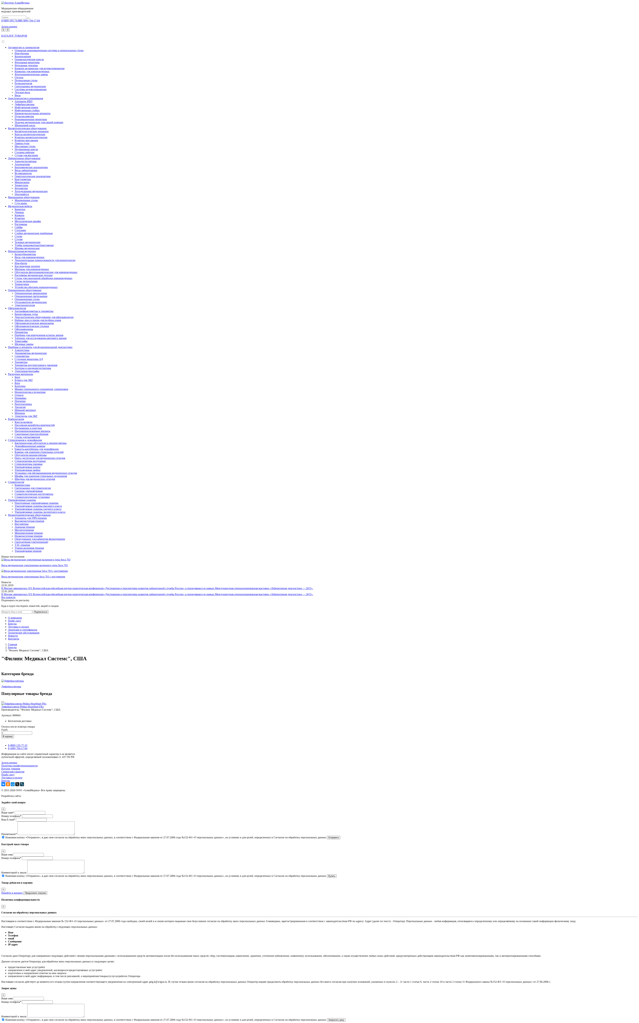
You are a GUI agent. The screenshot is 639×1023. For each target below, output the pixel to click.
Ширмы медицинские (27, 248)
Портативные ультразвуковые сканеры (36, 503)
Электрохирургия (25, 305)
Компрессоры (22, 485)
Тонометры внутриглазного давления (36, 365)
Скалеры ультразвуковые (29, 491)
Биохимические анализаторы (31, 167)
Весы (18, 95)
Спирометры (22, 356)
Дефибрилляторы (24, 104)
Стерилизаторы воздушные (30, 461)
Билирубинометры (25, 254)
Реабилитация (16, 419)
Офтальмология (17, 308)
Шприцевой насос (25, 125)
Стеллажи (20, 230)
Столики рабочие (24, 152)
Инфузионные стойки (27, 110)
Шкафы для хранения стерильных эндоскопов (41, 476)
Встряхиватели (23, 173)
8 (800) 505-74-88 (11, 20)
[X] (17, 784)
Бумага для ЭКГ (24, 380)
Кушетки (20, 218)
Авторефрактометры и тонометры (34, 311)
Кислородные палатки (27, 266)
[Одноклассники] (8, 784)
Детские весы (22, 92)
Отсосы (19, 77)
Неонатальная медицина (22, 251)
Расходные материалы (20, 374)
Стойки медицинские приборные (34, 233)
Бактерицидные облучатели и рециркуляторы (41, 443)
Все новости (8, 597)
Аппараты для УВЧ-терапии (31, 518)
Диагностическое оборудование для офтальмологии (44, 317)
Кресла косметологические (30, 134)
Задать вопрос (9, 26)
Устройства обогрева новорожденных (36, 287)
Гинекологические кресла (29, 59)
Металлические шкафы (28, 221)
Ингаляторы (22, 524)
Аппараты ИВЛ (23, 101)
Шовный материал (25, 410)
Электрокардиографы (27, 371)
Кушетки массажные (26, 140)
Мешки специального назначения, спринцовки (41, 389)
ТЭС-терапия (22, 545)
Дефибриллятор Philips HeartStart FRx (22, 706)
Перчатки (20, 401)
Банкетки (20, 209)
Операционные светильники (31, 296)
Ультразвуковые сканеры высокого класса (38, 506)
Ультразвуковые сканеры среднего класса (38, 509)
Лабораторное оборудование (24, 158)
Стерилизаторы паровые (29, 464)
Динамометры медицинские (31, 353)
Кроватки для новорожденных (32, 71)
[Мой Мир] (13, 784)
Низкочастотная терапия (28, 536)
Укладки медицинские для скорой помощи (39, 122)
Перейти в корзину (12, 892)
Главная (12, 644)
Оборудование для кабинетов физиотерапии (40, 539)
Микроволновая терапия (29, 533)
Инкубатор (21, 263)
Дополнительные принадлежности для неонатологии (45, 260)
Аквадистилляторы (26, 161)
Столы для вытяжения (27, 437)
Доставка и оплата (18, 626)
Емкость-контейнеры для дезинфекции (37, 449)
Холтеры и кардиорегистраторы (33, 368)
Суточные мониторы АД (29, 359)
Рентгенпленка (23, 404)
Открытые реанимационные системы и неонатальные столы (49, 50)
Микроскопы (22, 182)
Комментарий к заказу (14, 872)
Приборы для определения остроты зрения (39, 335)
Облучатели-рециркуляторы (31, 455)
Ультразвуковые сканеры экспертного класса (40, 512)
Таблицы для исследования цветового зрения (40, 338)
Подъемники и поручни (28, 428)
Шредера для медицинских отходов (35, 479)
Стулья (18, 239)
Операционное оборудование (24, 290)
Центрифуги (22, 194)
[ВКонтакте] (3, 784)
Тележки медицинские (27, 242)
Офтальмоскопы (24, 329)
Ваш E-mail (8, 819)
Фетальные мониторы (27, 62)
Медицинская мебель (20, 206)
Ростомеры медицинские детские (34, 275)
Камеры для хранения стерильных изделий (39, 452)
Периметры (21, 332)
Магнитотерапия (24, 530)
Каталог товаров (10, 768)
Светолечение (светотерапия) (31, 542)
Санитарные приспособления (31, 434)
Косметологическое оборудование (27, 128)
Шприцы (20, 413)
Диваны (19, 212)
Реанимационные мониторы (31, 119)
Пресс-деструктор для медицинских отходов (40, 458)
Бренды (12, 623)
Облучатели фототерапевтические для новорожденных (46, 272)
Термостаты (21, 185)
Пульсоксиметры (24, 116)
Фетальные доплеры (26, 65)
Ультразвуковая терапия (28, 551)
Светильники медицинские (30, 86)
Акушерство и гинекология (23, 47)
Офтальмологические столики (32, 326)
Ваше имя (7, 812)
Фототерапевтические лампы (31, 74)
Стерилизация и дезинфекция (25, 440)
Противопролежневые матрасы (32, 431)
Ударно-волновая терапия (29, 548)
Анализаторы (22, 164)
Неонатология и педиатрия (30, 392)
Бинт (17, 377)
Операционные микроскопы (31, 293)
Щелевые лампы (24, 344)
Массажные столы (25, 146)
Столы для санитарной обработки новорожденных (43, 278)
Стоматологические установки (32, 497)
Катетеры (20, 386)
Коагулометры (23, 179)
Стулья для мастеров (26, 155)
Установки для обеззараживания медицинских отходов (46, 473)
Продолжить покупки (35, 893)
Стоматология (16, 482)
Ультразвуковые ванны (27, 467)
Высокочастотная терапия (29, 521)
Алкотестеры (22, 350)
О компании (15, 617)
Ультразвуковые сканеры (22, 500)
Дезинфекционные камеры (30, 446)
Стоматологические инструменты (34, 494)
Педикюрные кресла (26, 149)
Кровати (19, 215)
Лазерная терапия (25, 527)
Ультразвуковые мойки (27, 470)
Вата (17, 383)
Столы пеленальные (26, 281)
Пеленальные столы (26, 80)
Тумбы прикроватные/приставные (34, 245)
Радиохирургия (23, 83)
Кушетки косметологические (31, 137)
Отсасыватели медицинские (31, 302)
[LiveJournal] (22, 784)
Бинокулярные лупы (26, 314)
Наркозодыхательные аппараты (32, 113)
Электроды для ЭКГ (26, 416)
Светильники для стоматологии (33, 488)
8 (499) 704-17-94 (17, 748)
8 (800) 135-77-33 (17, 745)
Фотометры (21, 188)
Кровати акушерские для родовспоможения (39, 68)
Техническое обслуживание (23, 632)
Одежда (19, 395)
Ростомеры (21, 224)
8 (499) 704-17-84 (30, 20)
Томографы (21, 341)
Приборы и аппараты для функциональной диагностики (40, 347)
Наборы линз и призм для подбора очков (38, 320)
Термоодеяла (22, 284)
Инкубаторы (22, 53)
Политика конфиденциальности (19, 765)
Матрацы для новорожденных (32, 269)
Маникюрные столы (26, 200)
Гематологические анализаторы (33, 176)
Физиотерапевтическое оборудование (29, 515)
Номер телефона (11, 816)
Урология (20, 407)
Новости (13, 635)
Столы (18, 236)
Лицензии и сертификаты (22, 629)
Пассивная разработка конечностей (35, 425)
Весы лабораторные (26, 170)
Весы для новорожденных (29, 257)
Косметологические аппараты (32, 131)
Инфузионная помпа (26, 107)
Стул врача (21, 203)
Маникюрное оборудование (24, 197)
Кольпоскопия (23, 56)
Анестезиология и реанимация (25, 98)
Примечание (9, 834)
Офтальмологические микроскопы (34, 323)
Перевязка (20, 398)
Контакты (13, 638)
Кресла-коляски (23, 422)
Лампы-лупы (22, 143)
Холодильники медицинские (31, 191)
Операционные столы (27, 299)
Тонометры (21, 362)
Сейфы (19, 227)
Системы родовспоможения (30, 89)
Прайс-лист (14, 620)
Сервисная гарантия (12, 771)
